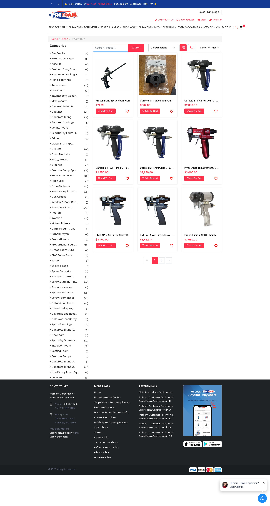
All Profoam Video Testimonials (155, 392)
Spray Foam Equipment (83, 27)
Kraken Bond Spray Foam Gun (113, 100)
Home (97, 392)
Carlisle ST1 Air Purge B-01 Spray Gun (206, 100)
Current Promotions (105, 417)
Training (168, 27)
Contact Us (223, 27)
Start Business (110, 27)
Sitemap (98, 432)
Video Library (101, 427)
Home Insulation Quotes (107, 397)
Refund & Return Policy (106, 447)
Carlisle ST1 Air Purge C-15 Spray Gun (117, 167)
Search (136, 47)
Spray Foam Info (149, 27)
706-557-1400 (70, 404)
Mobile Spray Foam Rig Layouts (111, 422)
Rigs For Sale (57, 27)
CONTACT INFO (59, 386)
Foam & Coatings (189, 27)
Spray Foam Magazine (62, 432)
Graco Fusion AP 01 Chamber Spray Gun (207, 235)
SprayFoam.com (59, 436)
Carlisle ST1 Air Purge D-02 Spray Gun (162, 167)
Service (208, 27)
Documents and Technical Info (111, 412)
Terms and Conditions (106, 442)
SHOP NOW (129, 27)
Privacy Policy (101, 452)
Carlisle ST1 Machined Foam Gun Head (162, 100)
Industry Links (101, 437)
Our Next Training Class (99, 3)
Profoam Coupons (104, 407)
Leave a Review (102, 457)
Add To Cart (107, 111)
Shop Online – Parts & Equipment (112, 402)
